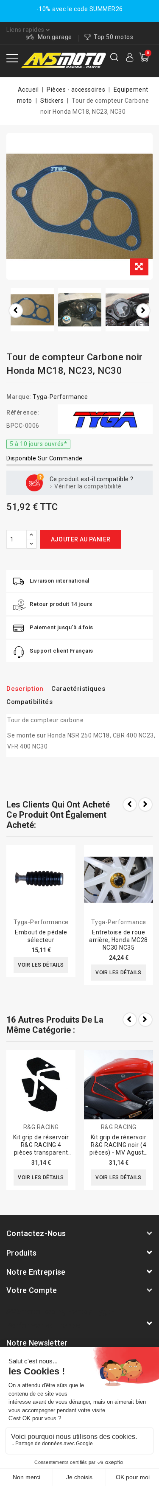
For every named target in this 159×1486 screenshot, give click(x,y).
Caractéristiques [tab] (78, 689)
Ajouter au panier (81, 539)
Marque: (18, 396)
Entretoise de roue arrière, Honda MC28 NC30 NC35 (118, 940)
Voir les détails (41, 965)
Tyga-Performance (60, 396)
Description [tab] (25, 689)
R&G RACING (41, 1127)
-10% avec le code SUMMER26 (79, 9)
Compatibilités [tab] (29, 702)
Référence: (22, 412)
